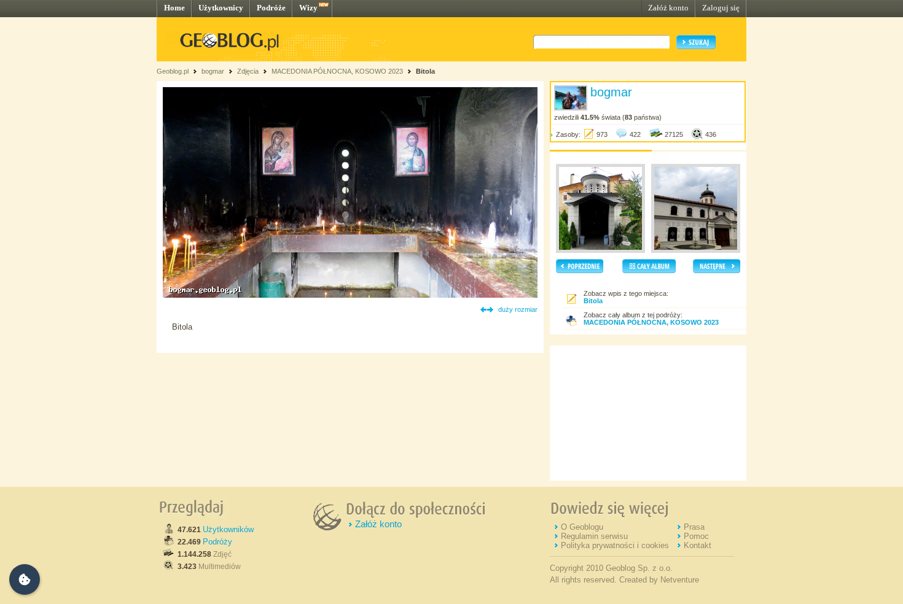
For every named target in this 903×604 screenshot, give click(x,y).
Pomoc (696, 536)
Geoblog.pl (173, 71)
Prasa (694, 527)
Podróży (217, 541)
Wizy (308, 7)
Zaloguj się (721, 7)
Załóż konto (668, 7)
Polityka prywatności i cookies (615, 545)
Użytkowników (228, 529)
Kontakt (697, 545)
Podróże (271, 7)
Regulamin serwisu (594, 536)
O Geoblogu (582, 527)
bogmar (212, 71)
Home (174, 7)
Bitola (425, 71)
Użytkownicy (220, 7)
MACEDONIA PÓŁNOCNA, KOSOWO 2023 (337, 71)
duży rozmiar (518, 309)
